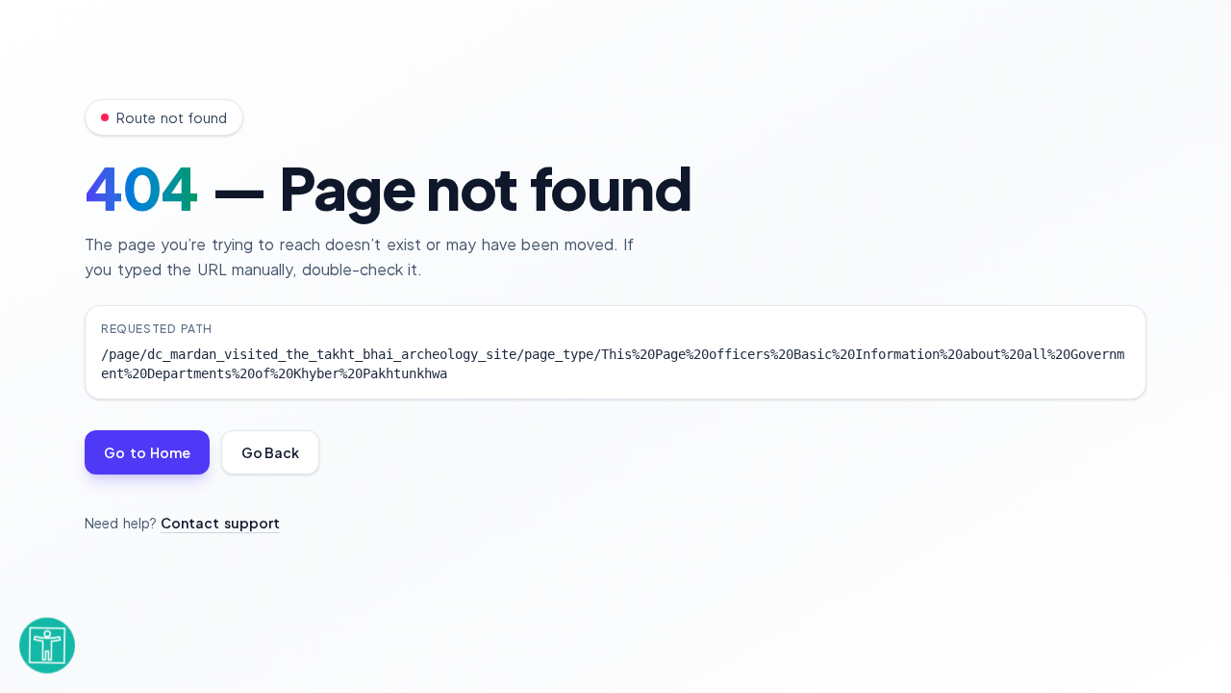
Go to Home (147, 452)
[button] (46, 638)
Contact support (220, 522)
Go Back (270, 452)
